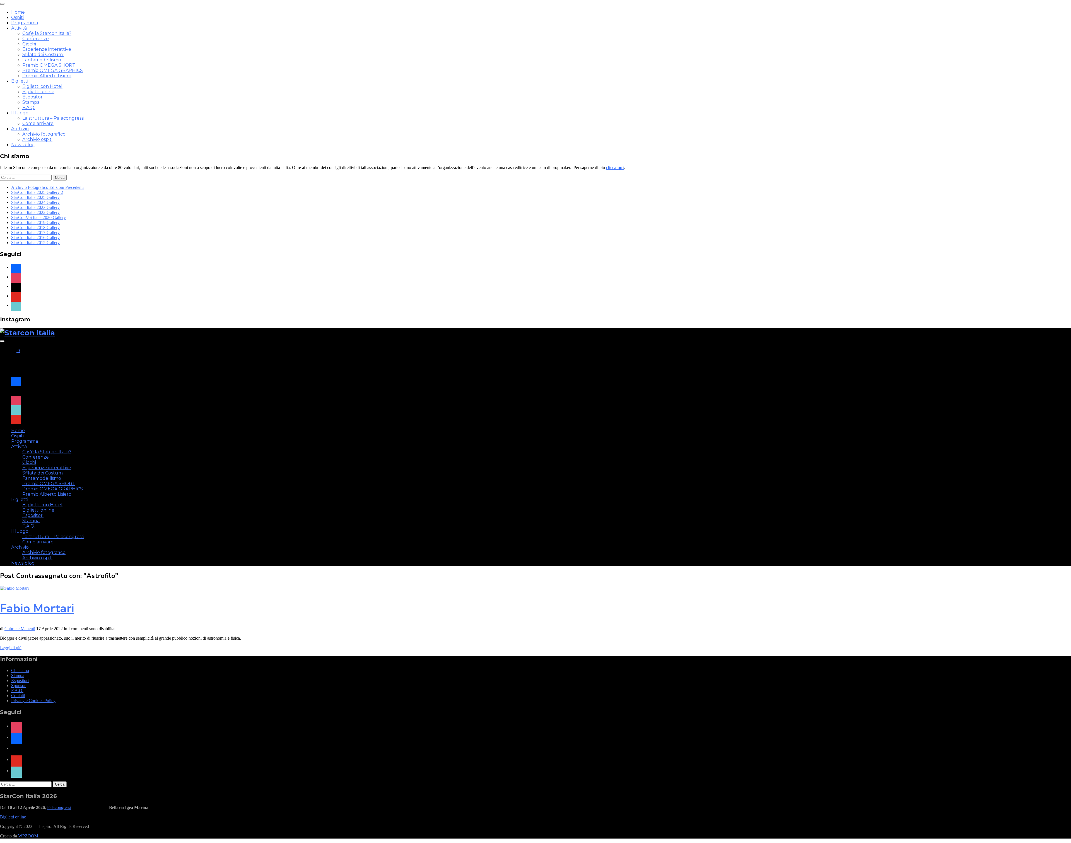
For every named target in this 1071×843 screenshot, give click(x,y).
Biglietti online (38, 91)
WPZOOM (28, 836)
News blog (23, 144)
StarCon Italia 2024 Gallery (35, 202)
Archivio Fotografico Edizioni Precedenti (47, 187)
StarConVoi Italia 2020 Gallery (38, 217)
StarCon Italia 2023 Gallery (35, 207)
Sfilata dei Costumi (43, 54)
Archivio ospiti (37, 139)
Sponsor (18, 685)
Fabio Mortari (37, 608)
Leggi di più (10, 647)
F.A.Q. (28, 107)
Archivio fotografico (44, 134)
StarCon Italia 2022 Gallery (35, 212)
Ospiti (17, 17)
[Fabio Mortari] (14, 588)
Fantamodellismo (41, 59)
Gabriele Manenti (19, 628)
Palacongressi (59, 807)
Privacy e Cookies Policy (33, 700)
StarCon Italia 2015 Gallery (35, 242)
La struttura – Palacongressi (53, 118)
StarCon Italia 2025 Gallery (35, 197)
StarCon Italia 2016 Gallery (35, 237)
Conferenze (35, 38)
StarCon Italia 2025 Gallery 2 (37, 192)
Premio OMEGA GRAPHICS (52, 70)
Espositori (33, 97)
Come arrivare (38, 123)
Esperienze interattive (46, 49)
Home (18, 12)
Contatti (18, 695)
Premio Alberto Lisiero (46, 75)
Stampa (31, 102)
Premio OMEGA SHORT (48, 65)
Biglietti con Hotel (42, 86)
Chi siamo (20, 670)
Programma (24, 22)
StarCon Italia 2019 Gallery (35, 222)
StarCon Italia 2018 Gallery (35, 227)
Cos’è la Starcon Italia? (46, 33)
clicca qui (615, 167)
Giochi (29, 44)
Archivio (20, 128)
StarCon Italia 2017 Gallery (35, 232)
